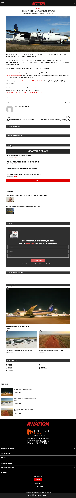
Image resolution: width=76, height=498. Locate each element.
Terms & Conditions (47, 492)
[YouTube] (42, 486)
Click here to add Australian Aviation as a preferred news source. (24, 92)
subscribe (9, 223)
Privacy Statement (49, 263)
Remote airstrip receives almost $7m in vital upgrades (51, 350)
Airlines (38, 8)
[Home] (38, 423)
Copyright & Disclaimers (30, 492)
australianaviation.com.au (36, 13)
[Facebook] (34, 486)
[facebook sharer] (69, 102)
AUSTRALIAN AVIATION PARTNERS (14, 126)
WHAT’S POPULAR (11, 285)
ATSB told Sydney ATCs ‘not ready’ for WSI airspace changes (19, 350)
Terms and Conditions (39, 263)
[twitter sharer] (67, 102)
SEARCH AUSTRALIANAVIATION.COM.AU (15, 273)
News (8, 97)
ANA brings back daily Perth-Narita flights (18, 326)
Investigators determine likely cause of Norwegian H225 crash (20, 119)
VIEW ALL (38, 181)
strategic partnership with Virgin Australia (30, 81)
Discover (9, 145)
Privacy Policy (38, 492)
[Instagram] (40, 486)
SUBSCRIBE (38, 479)
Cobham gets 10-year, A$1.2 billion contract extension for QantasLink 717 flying (55, 119)
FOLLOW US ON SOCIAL (12, 360)
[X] (36, 486)
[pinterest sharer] (65, 102)
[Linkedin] (38, 486)
